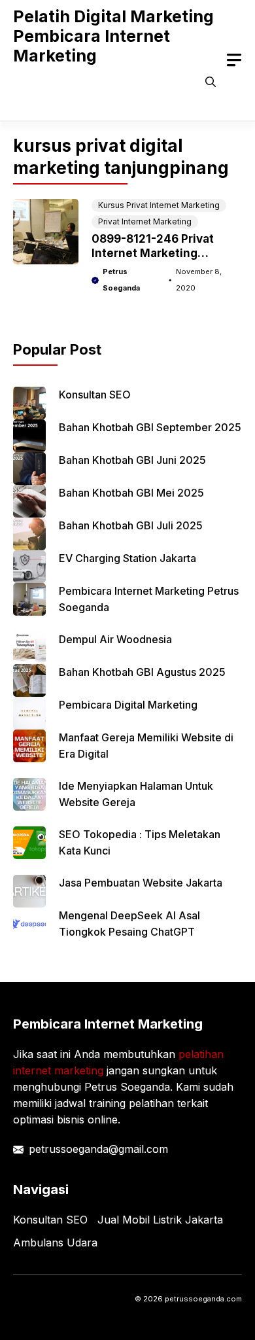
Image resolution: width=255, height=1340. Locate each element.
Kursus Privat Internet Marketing (159, 205)
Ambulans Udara (55, 1242)
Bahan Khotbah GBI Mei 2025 (131, 492)
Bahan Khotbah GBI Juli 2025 (131, 525)
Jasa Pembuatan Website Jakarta (140, 882)
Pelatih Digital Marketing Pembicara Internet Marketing (113, 36)
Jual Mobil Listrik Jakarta (160, 1219)
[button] (210, 81)
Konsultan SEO (95, 394)
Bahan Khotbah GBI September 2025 (150, 427)
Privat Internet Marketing (145, 221)
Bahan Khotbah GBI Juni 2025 (132, 460)
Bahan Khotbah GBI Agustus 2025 (142, 672)
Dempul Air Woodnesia (115, 639)
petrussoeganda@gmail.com (98, 1148)
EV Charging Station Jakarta (127, 558)
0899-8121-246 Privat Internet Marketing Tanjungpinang (153, 253)
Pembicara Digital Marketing (128, 704)
